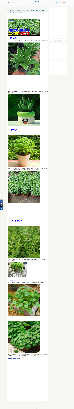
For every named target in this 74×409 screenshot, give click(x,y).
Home (8, 12)
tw (57, 2)
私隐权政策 (37, 408)
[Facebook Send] (1, 203)
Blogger (60, 40)
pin (60, 2)
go (58, 2)
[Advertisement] (26, 16)
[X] (1, 206)
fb (55, 2)
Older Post (46, 402)
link (61, 2)
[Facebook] (1, 201)
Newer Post (10, 402)
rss (63, 2)
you (65, 2)
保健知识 (11, 12)
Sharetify (37, 2)
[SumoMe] (1, 208)
